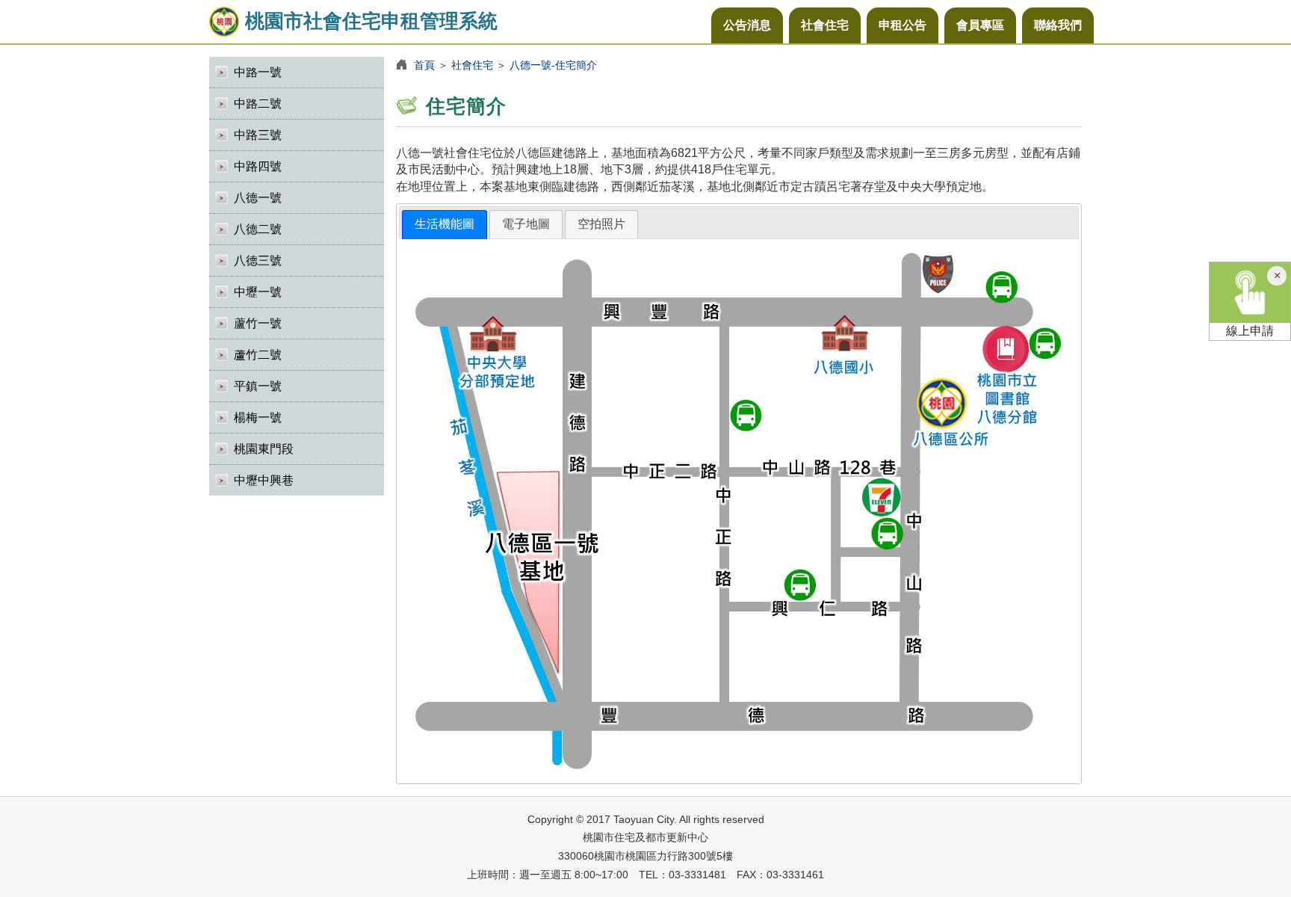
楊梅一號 (258, 417)
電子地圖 (526, 224)
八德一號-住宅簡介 (553, 65)
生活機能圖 (444, 224)
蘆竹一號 (258, 323)
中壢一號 (258, 292)
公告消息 (747, 25)
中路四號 (258, 166)
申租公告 (902, 25)
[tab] (444, 224)
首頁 (424, 65)
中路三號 (258, 135)
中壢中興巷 (264, 480)
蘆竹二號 (258, 354)
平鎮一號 (258, 386)
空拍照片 (601, 224)
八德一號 (258, 197)
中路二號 (258, 103)
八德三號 (258, 260)
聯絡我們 (1058, 25)
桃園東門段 (264, 449)
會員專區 (980, 25)
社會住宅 (825, 25)
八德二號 (258, 229)
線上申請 (1250, 330)
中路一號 (258, 72)
